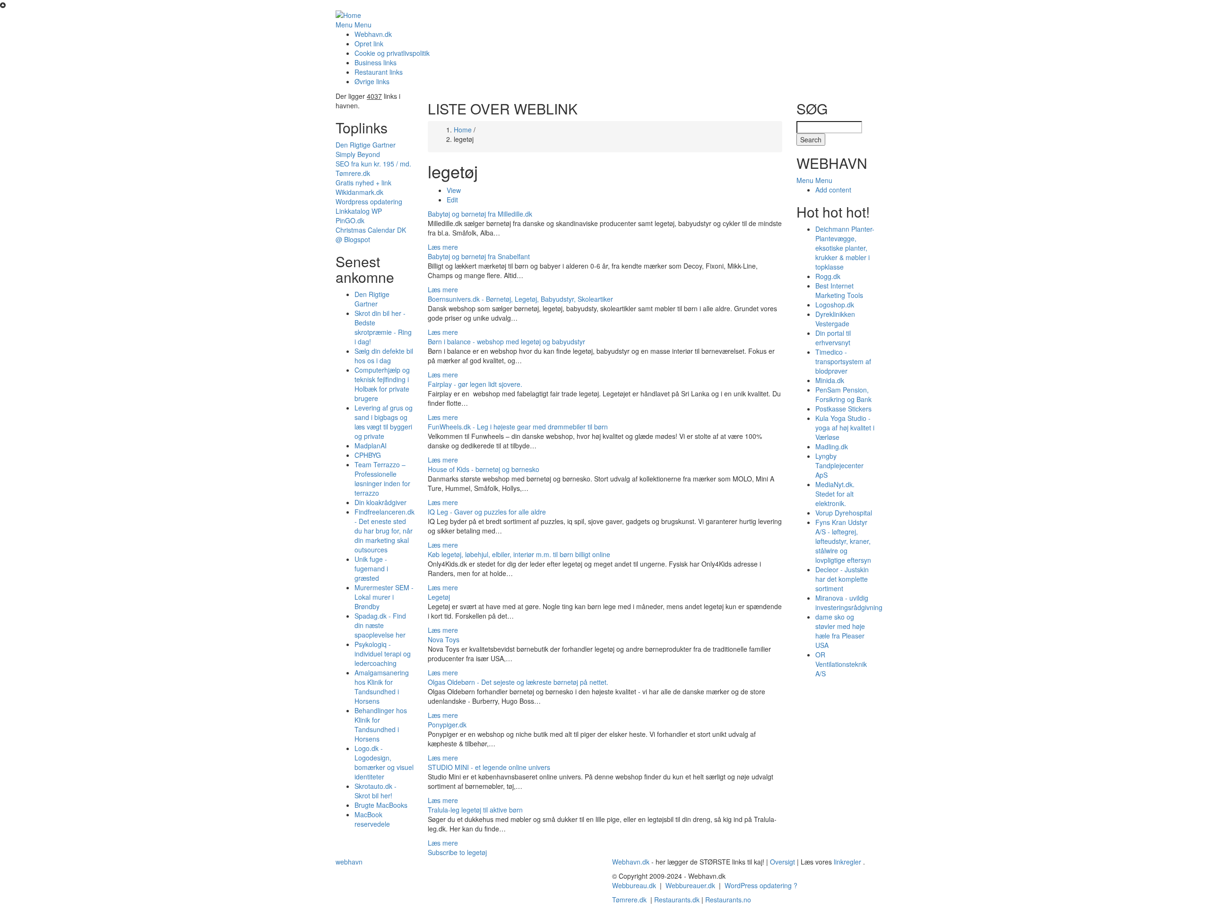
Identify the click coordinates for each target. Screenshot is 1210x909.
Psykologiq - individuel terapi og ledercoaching (382, 653)
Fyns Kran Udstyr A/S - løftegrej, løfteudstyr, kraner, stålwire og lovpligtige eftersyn (843, 541)
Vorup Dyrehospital (843, 512)
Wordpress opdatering (369, 201)
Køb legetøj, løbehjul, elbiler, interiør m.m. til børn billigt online (519, 554)
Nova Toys (443, 639)
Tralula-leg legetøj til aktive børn (475, 809)
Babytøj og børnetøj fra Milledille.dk (480, 214)
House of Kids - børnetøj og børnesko (483, 469)
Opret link (368, 43)
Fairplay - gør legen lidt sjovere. (475, 384)
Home (463, 129)
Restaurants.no (728, 899)
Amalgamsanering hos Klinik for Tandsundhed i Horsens (381, 687)
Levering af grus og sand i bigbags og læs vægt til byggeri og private (383, 422)
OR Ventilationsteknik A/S (841, 664)
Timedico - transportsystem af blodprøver (843, 361)
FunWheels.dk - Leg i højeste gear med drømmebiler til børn (518, 426)
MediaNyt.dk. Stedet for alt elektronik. (835, 494)
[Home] (348, 14)
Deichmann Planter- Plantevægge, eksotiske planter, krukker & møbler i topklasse (844, 247)
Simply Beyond (358, 154)
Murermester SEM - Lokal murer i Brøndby (384, 597)
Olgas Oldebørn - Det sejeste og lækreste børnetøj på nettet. (518, 682)
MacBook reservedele (372, 819)
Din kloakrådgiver (380, 502)
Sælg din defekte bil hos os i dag (383, 355)
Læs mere (443, 247)
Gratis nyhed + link (363, 182)
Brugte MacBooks (380, 805)
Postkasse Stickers (843, 408)
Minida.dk (829, 380)
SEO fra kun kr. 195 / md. (373, 163)
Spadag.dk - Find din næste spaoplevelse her (380, 625)
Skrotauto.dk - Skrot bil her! (375, 790)
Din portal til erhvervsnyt (833, 337)
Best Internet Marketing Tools (839, 290)
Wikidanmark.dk (359, 192)
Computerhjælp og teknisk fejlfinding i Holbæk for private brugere (382, 384)
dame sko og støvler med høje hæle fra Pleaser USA (840, 631)
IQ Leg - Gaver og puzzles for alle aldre (487, 511)
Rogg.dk (827, 276)
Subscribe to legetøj (457, 852)
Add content (833, 189)
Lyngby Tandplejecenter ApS (839, 465)
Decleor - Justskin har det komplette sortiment (842, 579)
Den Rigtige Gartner (366, 144)
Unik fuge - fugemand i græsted (371, 568)
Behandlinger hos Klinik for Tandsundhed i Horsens (380, 724)
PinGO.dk (350, 220)
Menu (344, 24)
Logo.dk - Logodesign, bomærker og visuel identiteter (384, 762)
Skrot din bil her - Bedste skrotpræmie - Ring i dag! (383, 327)
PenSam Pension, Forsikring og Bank (843, 394)
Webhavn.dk (373, 34)
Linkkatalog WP (359, 211)
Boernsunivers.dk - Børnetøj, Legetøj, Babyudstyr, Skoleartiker (520, 299)
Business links (375, 62)
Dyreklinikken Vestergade (835, 318)
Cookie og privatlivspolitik (392, 53)
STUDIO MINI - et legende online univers (489, 767)
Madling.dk (831, 446)
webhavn (349, 861)
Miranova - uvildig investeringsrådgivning (848, 602)
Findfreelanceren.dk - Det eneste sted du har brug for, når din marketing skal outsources (384, 530)
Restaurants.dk (677, 899)
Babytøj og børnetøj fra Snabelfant (479, 256)
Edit (452, 199)
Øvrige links (371, 81)
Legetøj (439, 597)
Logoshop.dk (834, 304)
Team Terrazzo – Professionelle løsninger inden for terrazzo (382, 479)
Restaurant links (378, 72)
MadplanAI (370, 445)
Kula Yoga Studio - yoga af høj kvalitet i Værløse (844, 427)
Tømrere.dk (353, 173)
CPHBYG (367, 455)
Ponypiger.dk (447, 724)
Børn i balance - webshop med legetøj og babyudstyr (506, 341)
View (454, 190)
